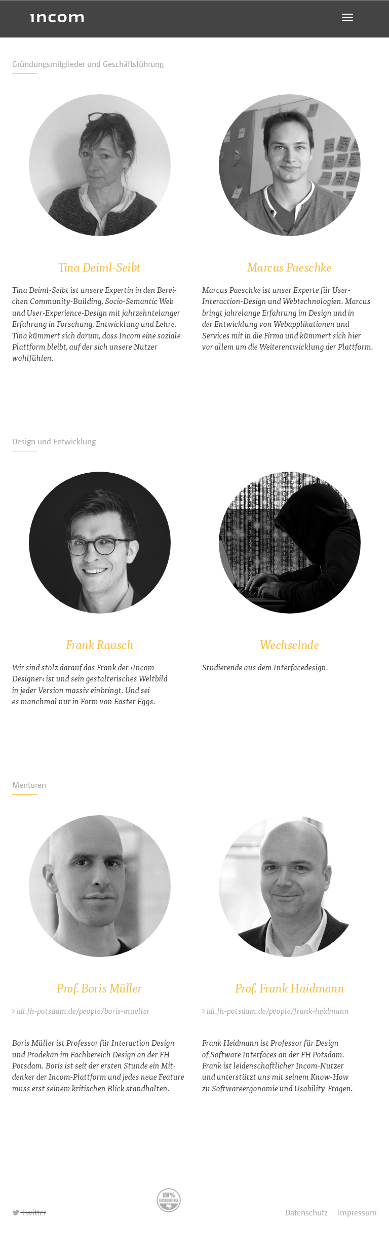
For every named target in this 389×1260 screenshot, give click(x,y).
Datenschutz (306, 1212)
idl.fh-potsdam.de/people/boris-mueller (82, 1011)
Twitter (33, 1212)
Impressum (357, 1212)
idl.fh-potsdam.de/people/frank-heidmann (277, 1011)
